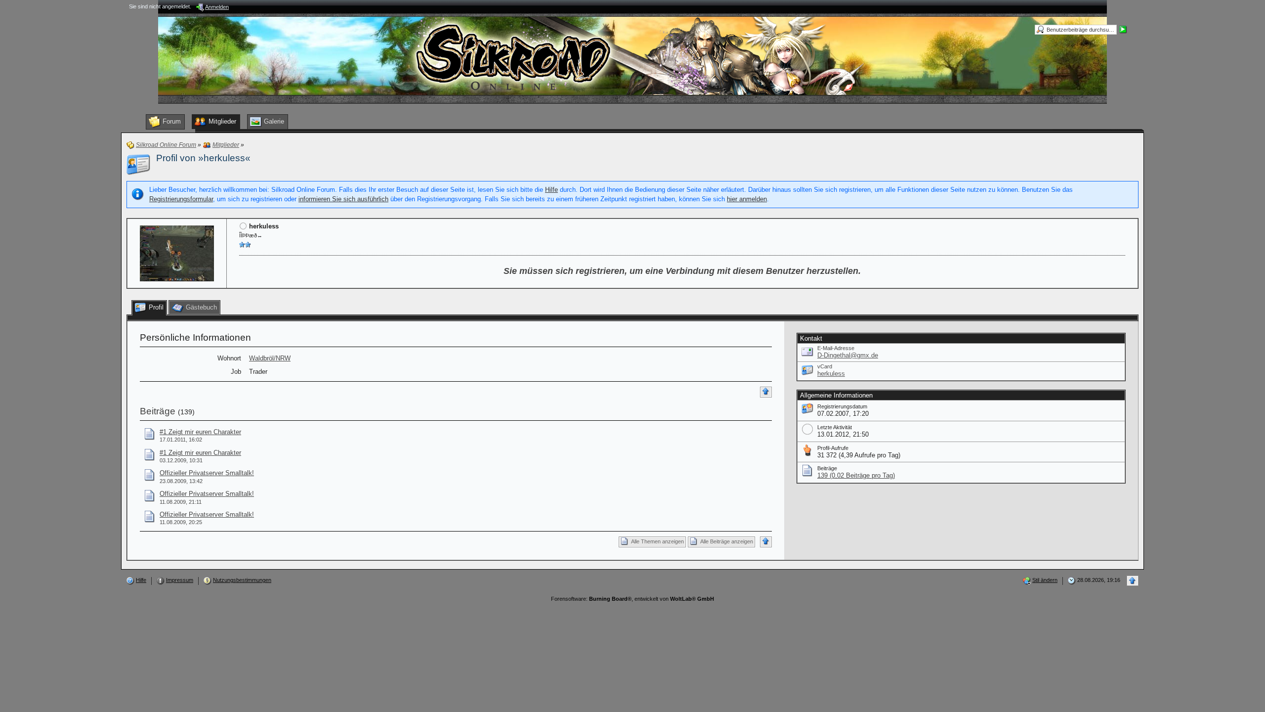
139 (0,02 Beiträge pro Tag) (856, 475)
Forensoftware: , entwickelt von (632, 599)
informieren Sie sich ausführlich (343, 199)
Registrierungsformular (181, 199)
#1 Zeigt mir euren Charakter (200, 432)
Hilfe (551, 189)
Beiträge (157, 411)
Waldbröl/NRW (270, 358)
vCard (824, 366)
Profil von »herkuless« (203, 158)
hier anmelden (747, 199)
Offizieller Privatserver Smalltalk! (207, 473)
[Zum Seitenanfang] (765, 392)
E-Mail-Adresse (835, 348)
